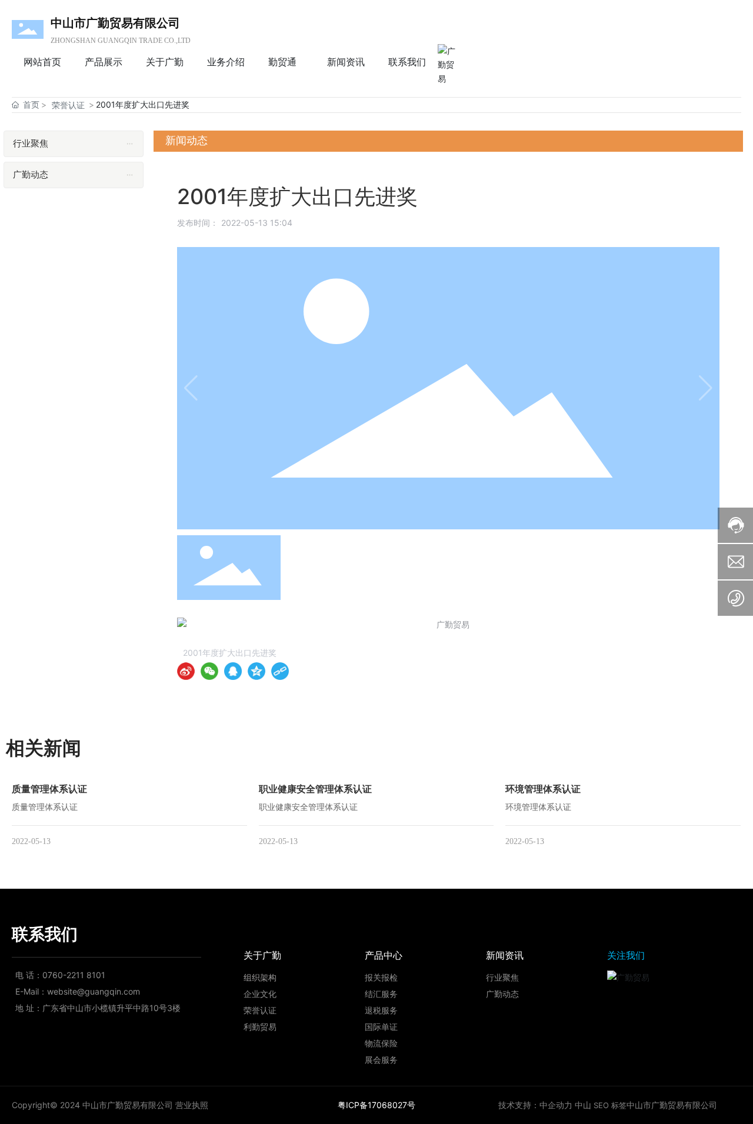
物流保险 (381, 1043)
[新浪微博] (186, 671)
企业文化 (260, 994)
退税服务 (381, 1010)
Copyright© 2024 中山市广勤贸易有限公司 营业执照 (110, 1105)
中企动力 (555, 1105)
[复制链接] (280, 671)
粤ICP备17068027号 (376, 1105)
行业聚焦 (502, 977)
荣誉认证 (68, 105)
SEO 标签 (610, 1105)
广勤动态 (502, 994)
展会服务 (381, 1060)
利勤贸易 (260, 1027)
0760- (54, 975)
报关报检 (381, 977)
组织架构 (260, 977)
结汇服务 (381, 994)
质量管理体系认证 (49, 789)
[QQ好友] (233, 671)
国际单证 (381, 1027)
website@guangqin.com (93, 991)
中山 (583, 1105)
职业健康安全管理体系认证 (315, 789)
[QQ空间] (256, 671)
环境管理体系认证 (543, 789)
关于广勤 (262, 955)
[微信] (209, 671)
